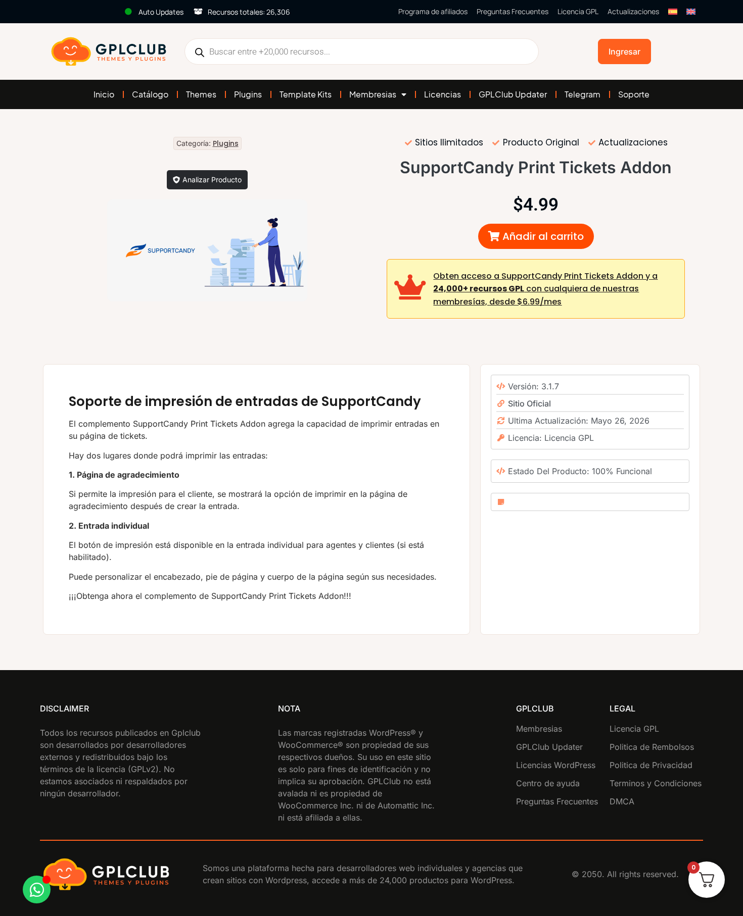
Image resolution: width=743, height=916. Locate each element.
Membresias (372, 94)
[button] (536, 236)
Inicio (104, 94)
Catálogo (150, 94)
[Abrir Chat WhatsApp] (37, 889)
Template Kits (306, 94)
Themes (201, 94)
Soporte (633, 94)
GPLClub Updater (513, 94)
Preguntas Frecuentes (512, 11)
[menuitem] (673, 11)
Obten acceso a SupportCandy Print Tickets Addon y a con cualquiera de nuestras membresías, (545, 289)
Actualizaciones (633, 11)
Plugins (248, 94)
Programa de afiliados (433, 11)
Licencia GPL (578, 11)
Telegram (582, 94)
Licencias (442, 94)
